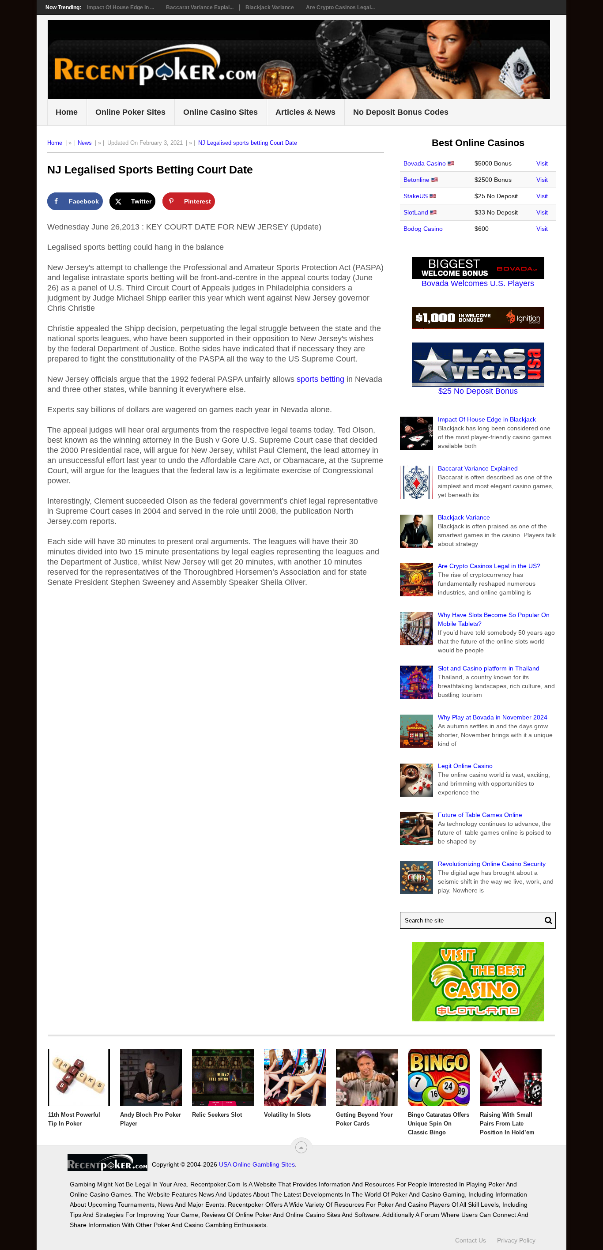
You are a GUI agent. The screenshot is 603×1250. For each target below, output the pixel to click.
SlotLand (415, 212)
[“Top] (301, 1147)
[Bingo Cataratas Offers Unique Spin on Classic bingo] (439, 1077)
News (85, 142)
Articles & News (305, 112)
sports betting (320, 379)
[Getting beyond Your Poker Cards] (367, 1077)
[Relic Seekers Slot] (223, 1077)
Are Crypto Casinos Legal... (340, 7)
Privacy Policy (516, 1240)
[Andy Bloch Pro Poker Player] (151, 1077)
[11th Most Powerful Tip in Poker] (79, 1077)
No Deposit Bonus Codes (400, 112)
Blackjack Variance (269, 7)
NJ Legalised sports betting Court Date (247, 142)
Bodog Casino (423, 228)
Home (67, 112)
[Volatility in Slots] (295, 1077)
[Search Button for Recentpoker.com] (546, 920)
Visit (542, 163)
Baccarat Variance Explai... (200, 7)
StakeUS (415, 196)
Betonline (416, 179)
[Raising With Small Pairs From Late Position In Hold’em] (511, 1077)
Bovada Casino (424, 163)
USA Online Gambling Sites (257, 1164)
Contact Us (470, 1240)
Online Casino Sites (220, 112)
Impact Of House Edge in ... (120, 7)
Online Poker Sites (130, 112)
